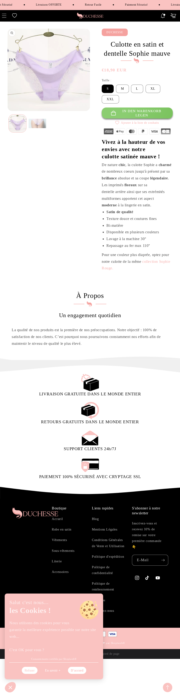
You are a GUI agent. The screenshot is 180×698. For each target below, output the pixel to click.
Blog (95, 519)
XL (152, 88)
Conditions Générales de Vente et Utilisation (108, 543)
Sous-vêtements (63, 551)
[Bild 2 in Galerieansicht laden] (37, 123)
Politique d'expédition (108, 556)
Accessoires (60, 572)
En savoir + (52, 670)
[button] (14, 16)
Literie (57, 561)
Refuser (30, 670)
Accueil (57, 519)
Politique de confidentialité (102, 570)
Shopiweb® (118, 643)
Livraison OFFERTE (45, 4)
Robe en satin (61, 529)
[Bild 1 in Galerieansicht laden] (17, 123)
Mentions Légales (104, 529)
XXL (110, 99)
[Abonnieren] (163, 560)
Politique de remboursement (103, 586)
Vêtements (59, 540)
